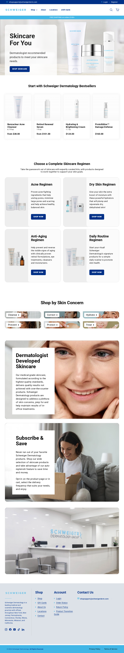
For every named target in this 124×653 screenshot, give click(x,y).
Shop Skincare (19, 69)
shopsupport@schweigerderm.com (23, 2)
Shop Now (38, 217)
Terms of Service (110, 649)
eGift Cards (65, 10)
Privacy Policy (94, 649)
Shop (33, 10)
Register (114, 2)
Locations (54, 10)
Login (105, 2)
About (43, 10)
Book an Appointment (29, 556)
